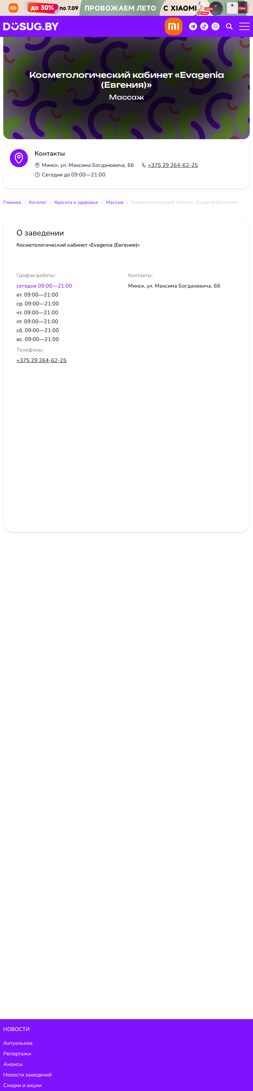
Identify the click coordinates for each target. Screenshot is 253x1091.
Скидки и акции (22, 1085)
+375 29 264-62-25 (173, 165)
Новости (16, 1029)
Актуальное (18, 1043)
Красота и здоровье (76, 202)
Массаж (115, 202)
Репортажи (17, 1053)
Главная (12, 202)
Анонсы (13, 1064)
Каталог (37, 202)
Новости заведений (27, 1074)
